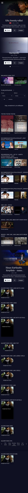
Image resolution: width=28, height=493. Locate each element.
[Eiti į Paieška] (25, 2)
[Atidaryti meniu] (2, 3)
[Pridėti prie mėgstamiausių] (15, 30)
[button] (9, 66)
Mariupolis (14, 52)
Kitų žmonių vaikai (14, 20)
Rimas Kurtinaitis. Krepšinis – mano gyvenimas (14, 270)
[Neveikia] (7, 293)
